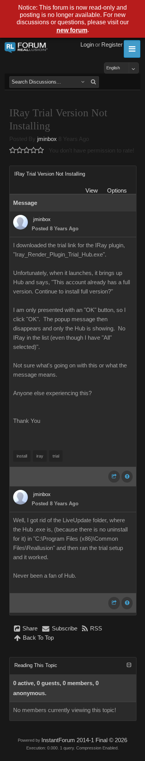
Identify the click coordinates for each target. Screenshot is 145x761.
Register (112, 45)
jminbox (47, 139)
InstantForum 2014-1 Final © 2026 (84, 740)
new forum (71, 30)
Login (87, 45)
